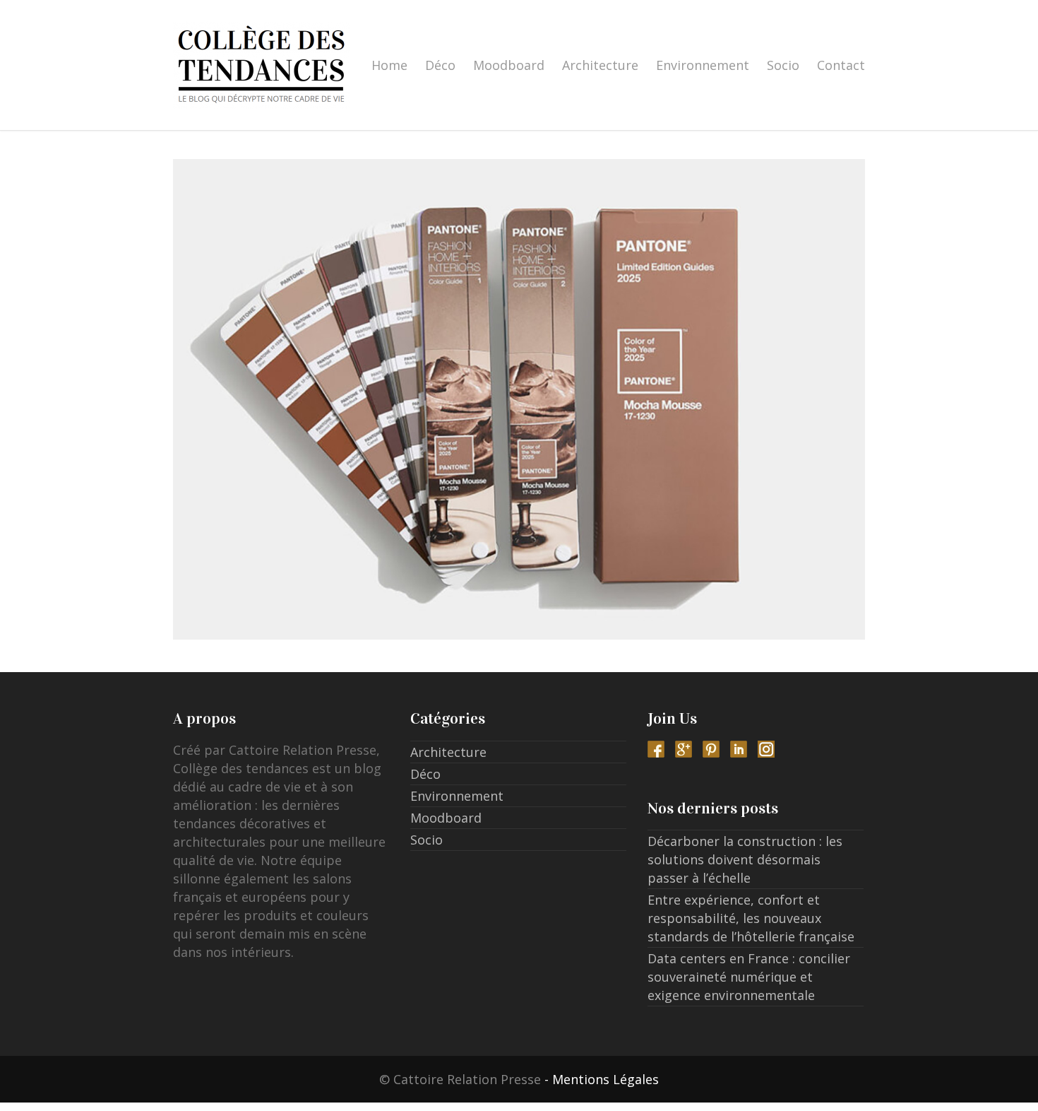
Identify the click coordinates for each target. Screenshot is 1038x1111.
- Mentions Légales (601, 1079)
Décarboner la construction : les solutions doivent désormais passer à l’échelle (745, 859)
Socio (783, 65)
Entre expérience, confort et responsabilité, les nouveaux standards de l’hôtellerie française (751, 918)
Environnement (702, 65)
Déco (440, 65)
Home (389, 65)
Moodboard (508, 65)
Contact (841, 65)
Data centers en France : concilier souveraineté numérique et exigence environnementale (749, 977)
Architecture (600, 65)
